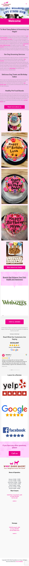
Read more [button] (5, 366)
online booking (12, 68)
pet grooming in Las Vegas (6, 39)
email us (14, 501)
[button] (1, 13)
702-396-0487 (14, 497)
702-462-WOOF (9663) (14, 530)
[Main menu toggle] (26, 3)
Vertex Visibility (19, 561)
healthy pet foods (6, 45)
